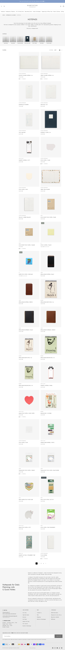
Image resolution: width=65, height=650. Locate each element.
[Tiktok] (59, 648)
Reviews (24, 617)
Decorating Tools (28, 11)
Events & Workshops (27, 625)
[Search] (4, 6)
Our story (25, 612)
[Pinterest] (61, 648)
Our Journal (25, 623)
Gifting (62, 11)
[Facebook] (53, 648)
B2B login (53, 619)
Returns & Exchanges (41, 619)
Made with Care (26, 621)
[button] (56, 50)
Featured (3, 11)
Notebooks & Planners (10, 11)
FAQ (37, 614)
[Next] (46, 563)
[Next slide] (63, 1)
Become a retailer (55, 617)
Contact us (39, 612)
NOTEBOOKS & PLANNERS (11, 15)
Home (4, 15)
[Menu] (1, 6)
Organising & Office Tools (47, 11)
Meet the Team (26, 614)
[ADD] (37, 71)
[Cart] (63, 6)
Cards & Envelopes (37, 11)
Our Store (25, 619)
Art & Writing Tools (20, 11)
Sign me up (58, 636)
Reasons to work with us (56, 614)
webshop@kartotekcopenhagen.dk (10, 615)
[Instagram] (55, 648)
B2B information (54, 612)
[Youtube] (57, 648)
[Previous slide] (1, 1)
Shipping (39, 617)
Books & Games (56, 11)
